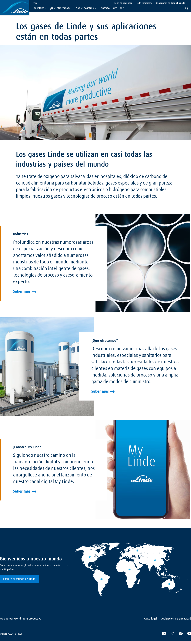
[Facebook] (181, 634)
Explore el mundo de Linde (19, 579)
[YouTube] (189, 634)
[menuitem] (105, 8)
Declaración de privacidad (176, 618)
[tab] (39, 8)
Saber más (22, 292)
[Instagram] (172, 634)
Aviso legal (150, 618)
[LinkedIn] (164, 634)
